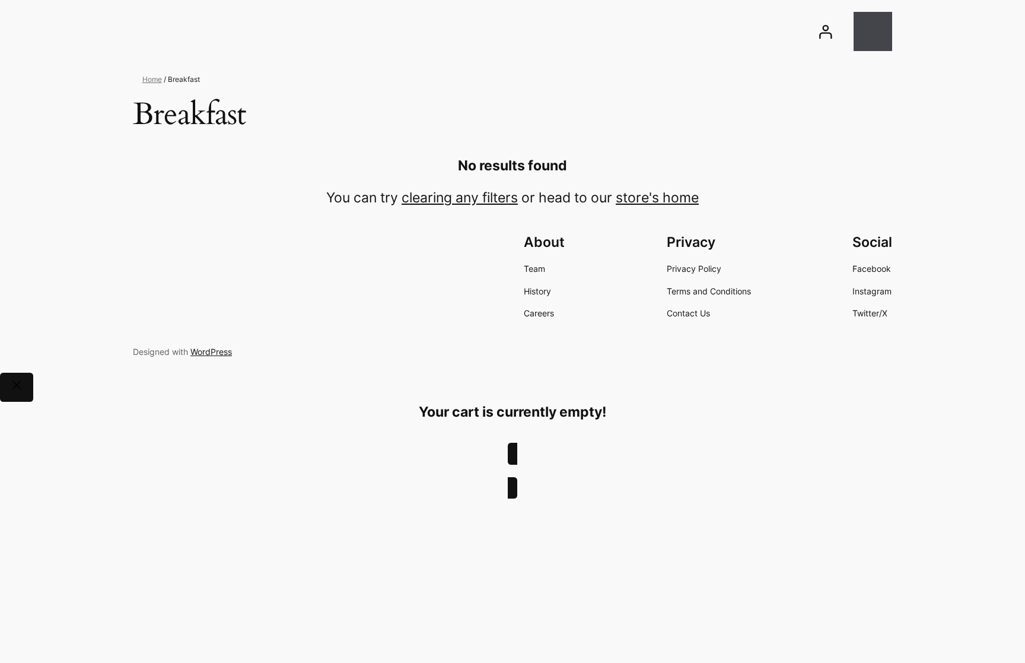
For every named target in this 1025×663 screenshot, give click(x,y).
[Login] (825, 31)
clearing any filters (460, 197)
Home (152, 79)
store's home (657, 197)
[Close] (16, 387)
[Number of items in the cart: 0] (873, 31)
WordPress (211, 352)
